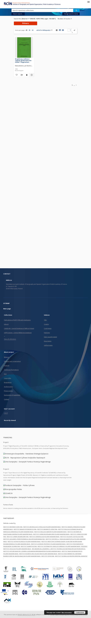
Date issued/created (50, 337)
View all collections (10, 339)
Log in (6, 413)
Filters (25, 23)
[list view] (63, 30)
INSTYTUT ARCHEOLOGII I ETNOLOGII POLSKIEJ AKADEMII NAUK (42, 527)
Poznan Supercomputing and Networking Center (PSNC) (68, 615)
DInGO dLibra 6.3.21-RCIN (26, 615)
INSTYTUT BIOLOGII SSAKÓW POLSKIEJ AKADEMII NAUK (50, 532)
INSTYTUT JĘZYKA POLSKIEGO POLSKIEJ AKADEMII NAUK (24, 541)
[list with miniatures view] (60, 30)
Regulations (7, 382)
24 (26, 30)
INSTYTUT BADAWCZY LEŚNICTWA (47, 529)
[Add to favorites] (16, 74)
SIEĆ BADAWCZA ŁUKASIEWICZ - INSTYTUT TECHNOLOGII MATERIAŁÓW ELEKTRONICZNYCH (58, 549)
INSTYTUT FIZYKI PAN (47, 556)
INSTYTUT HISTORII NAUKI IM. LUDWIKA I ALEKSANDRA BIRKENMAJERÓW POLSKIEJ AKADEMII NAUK (32, 551)
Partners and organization (12, 361)
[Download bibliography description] (21, 74)
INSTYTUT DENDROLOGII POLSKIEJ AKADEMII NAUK (44, 536)
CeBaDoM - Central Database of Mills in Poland (19, 328)
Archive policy (8, 387)
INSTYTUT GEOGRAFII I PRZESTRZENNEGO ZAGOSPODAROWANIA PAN (24, 539)
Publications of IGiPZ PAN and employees (17, 320)
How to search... (18, 14)
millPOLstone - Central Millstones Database (18, 333)
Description (47, 341)
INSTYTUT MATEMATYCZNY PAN (13, 527)
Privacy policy (8, 391)
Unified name (48, 345)
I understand (80, 612)
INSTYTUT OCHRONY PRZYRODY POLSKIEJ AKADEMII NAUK (48, 544)
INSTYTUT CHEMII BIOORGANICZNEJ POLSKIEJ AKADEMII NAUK (51, 534)
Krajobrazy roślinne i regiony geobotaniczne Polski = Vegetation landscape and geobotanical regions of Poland (23, 60)
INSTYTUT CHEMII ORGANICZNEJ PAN (18, 536)
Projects (6, 365)
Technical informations (11, 370)
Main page (7, 309)
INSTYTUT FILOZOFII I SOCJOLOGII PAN (71, 536)
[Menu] (88, 2)
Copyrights (7, 378)
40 (29, 30)
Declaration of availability (12, 395)
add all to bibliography (43, 30)
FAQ (5, 374)
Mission (6, 357)
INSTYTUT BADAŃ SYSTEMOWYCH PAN (25, 529)
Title (45, 320)
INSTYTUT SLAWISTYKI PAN (29, 546)
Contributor (47, 328)
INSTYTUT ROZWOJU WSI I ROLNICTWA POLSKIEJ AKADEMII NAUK (38, 554)
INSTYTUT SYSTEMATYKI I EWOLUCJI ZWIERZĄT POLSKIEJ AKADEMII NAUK (59, 546)
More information (67, 612)
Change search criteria (71, 14)
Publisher (47, 333)
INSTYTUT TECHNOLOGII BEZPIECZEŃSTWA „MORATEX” (71, 556)
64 (32, 30)
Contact (6, 399)
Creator (46, 324)
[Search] (76, 10)
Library (6, 324)
